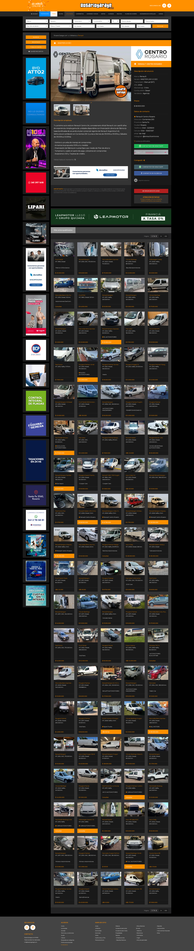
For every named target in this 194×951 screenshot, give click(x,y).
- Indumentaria (160, 928)
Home (62, 926)
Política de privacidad (66, 942)
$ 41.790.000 (106, 522)
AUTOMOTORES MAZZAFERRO (107, 409)
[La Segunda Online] (151, 152)
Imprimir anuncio (143, 180)
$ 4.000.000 (59, 732)
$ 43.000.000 (83, 902)
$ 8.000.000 (83, 696)
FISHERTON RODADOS (133, 410)
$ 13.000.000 (83, 623)
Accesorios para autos (121, 928)
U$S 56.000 (83, 415)
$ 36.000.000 (153, 556)
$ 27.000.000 (59, 453)
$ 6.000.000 (130, 306)
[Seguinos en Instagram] (164, 6)
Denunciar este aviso (152, 191)
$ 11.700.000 (130, 342)
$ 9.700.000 (59, 522)
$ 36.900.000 (83, 488)
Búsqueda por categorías (67, 940)
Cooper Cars (83, 483)
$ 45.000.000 (83, 763)
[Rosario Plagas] (36, 400)
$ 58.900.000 (83, 522)
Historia (63, 937)
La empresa (64, 928)
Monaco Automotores (62, 861)
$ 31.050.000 (106, 623)
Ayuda (62, 935)
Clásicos (118, 926)
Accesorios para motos (121, 930)
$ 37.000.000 (153, 623)
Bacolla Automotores (133, 268)
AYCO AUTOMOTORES (110, 792)
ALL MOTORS (155, 726)
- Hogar (138, 937)
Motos (96, 935)
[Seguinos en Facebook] (169, 6)
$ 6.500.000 (153, 273)
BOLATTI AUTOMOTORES (110, 691)
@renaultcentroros (151, 136)
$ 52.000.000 (83, 660)
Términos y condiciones (67, 933)
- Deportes (159, 926)
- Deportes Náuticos (121, 940)
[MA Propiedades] (36, 182)
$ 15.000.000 (106, 306)
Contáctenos (64, 944)
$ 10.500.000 (153, 342)
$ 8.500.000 (59, 488)
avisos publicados (142, 141)
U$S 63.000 (130, 488)
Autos (96, 926)
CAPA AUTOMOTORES (134, 792)
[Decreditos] (36, 269)
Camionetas (98, 930)
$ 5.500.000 (59, 342)
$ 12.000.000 (130, 415)
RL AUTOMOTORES (110, 337)
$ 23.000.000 (59, 415)
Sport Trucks (107, 726)
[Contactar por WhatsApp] (36, 113)
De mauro (59, 483)
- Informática (139, 935)
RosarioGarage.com (61, 35)
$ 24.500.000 (59, 797)
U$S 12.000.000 (131, 660)
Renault (80, 35)
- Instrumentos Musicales (163, 930)
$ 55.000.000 (153, 453)
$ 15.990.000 (59, 866)
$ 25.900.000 (106, 342)
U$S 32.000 (59, 589)
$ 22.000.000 (130, 273)
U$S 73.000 (130, 902)
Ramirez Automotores (109, 551)
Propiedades (119, 933)
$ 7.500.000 (106, 453)
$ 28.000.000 (130, 556)
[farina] (36, 460)
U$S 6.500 (105, 902)
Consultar (58, 306)
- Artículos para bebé (141, 940)
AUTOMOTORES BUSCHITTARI (154, 654)
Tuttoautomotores (155, 551)
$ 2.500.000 (106, 831)
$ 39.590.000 (153, 522)
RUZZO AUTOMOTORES (84, 373)
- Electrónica (139, 933)
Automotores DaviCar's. (63, 301)
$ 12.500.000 (130, 379)
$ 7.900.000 (59, 379)
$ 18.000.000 (83, 732)
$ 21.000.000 (130, 732)
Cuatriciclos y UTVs (100, 937)
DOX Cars (129, 584)
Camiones (97, 933)
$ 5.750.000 (153, 763)
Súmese (63, 930)
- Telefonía (139, 930)
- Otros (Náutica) (140, 926)
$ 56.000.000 (83, 556)
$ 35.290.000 (59, 556)
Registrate (36, 42)
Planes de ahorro (99, 940)
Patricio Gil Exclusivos (62, 268)
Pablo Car (152, 691)
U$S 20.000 (130, 453)
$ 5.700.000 (130, 522)
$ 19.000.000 (106, 379)
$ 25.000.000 (59, 273)
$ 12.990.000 (83, 866)
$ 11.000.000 (153, 415)
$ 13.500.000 (153, 488)
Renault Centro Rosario (88, 517)
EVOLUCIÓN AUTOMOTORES (60, 447)
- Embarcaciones (120, 937)
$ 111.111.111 (105, 866)
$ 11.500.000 (83, 797)
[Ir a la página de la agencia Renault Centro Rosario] (151, 53)
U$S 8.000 (82, 589)
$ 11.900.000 (106, 488)
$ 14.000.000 (83, 306)
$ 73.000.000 (106, 273)
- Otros (158, 933)
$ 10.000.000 (59, 763)
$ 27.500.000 (106, 696)
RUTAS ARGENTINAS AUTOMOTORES (156, 447)
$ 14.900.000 (83, 379)
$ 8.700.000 (106, 589)
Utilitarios (73, 35)
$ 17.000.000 (153, 306)
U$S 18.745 (105, 732)
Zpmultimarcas (84, 897)
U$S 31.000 (153, 866)
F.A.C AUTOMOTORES (134, 861)
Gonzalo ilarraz (107, 618)
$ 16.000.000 (83, 273)
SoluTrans (82, 655)
